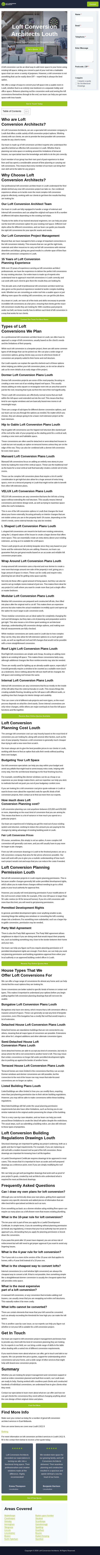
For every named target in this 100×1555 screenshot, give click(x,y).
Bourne (38, 1533)
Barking (4, 1431)
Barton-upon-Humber (44, 1515)
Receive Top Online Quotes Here (34, 964)
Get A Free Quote (34, 1498)
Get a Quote (33, 49)
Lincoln (7, 1530)
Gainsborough (41, 1524)
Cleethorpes (9, 1518)
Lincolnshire (9, 1533)
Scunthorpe (40, 1521)
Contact (93, 4)
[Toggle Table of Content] (25, 112)
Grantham (39, 1530)
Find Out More (34, 1405)
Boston (7, 1536)
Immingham (9, 1524)
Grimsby (8, 1521)
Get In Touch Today (34, 104)
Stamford (39, 1539)
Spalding (39, 1527)
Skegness (8, 1527)
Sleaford (39, 1518)
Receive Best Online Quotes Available (34, 716)
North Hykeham (11, 1539)
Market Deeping (42, 1536)
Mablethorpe (9, 1515)
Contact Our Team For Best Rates (34, 319)
